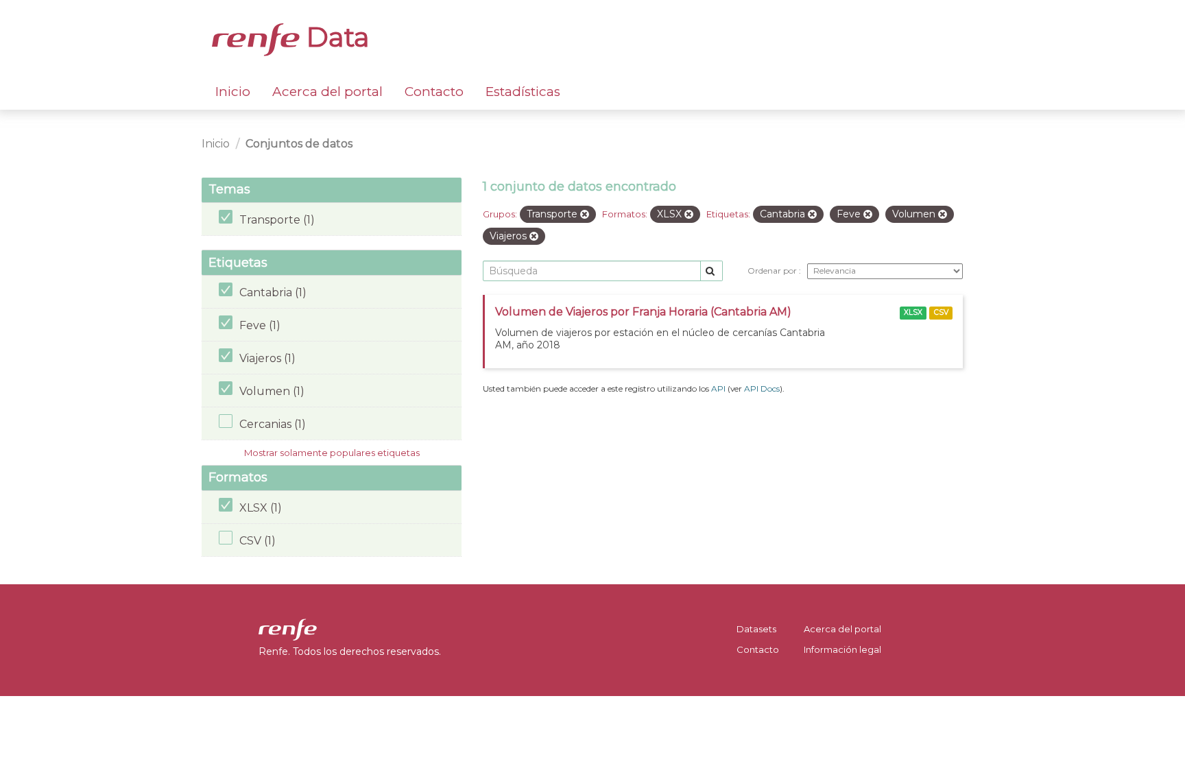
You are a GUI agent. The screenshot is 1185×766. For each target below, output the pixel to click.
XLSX (913, 312)
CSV (941, 312)
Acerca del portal (327, 91)
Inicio (232, 91)
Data (335, 37)
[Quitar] (584, 214)
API (718, 388)
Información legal (842, 649)
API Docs (762, 388)
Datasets (756, 628)
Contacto (434, 91)
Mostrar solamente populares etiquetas (332, 452)
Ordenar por (773, 270)
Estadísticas (523, 91)
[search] (711, 271)
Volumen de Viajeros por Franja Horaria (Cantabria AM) (643, 311)
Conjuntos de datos (299, 143)
